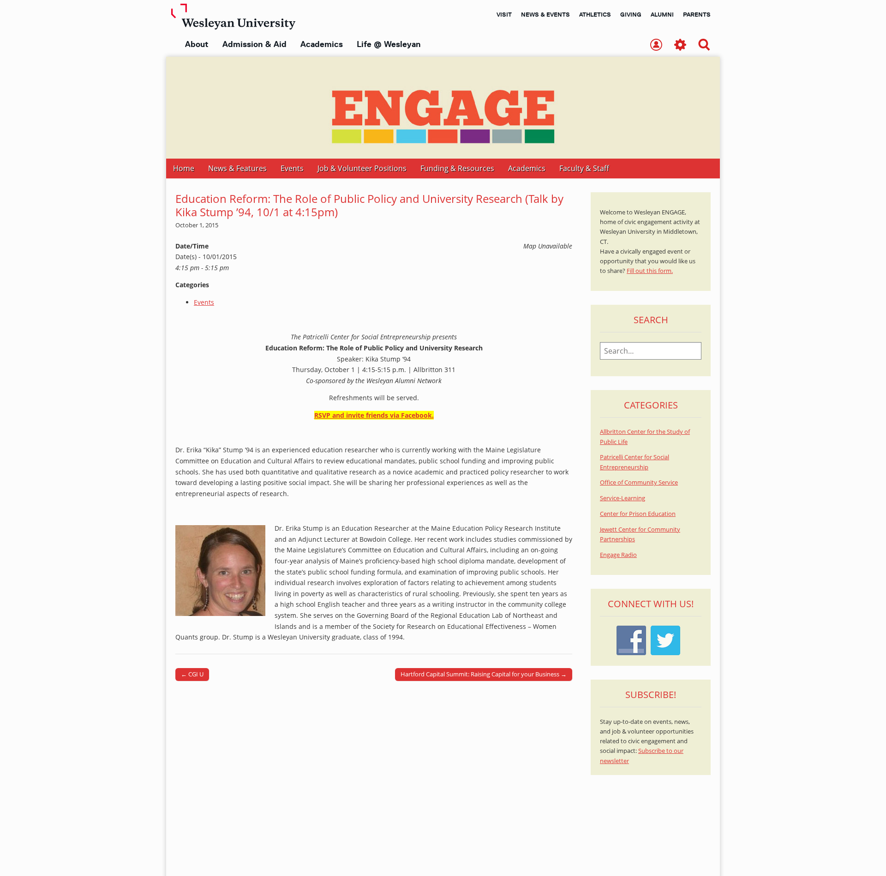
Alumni (662, 14)
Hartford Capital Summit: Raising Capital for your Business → (484, 674)
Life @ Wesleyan (388, 44)
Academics (321, 44)
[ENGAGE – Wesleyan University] (443, 108)
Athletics (595, 14)
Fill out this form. (650, 271)
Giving (630, 14)
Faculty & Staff (584, 168)
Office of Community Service (639, 482)
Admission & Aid (254, 44)
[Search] (704, 45)
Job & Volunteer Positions (362, 168)
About (197, 44)
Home (183, 168)
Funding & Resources (457, 168)
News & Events (545, 14)
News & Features (237, 168)
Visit (504, 14)
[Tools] (680, 45)
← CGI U (192, 674)
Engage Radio (618, 555)
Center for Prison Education (638, 514)
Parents (697, 14)
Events (292, 168)
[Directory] (656, 45)
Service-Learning (622, 498)
